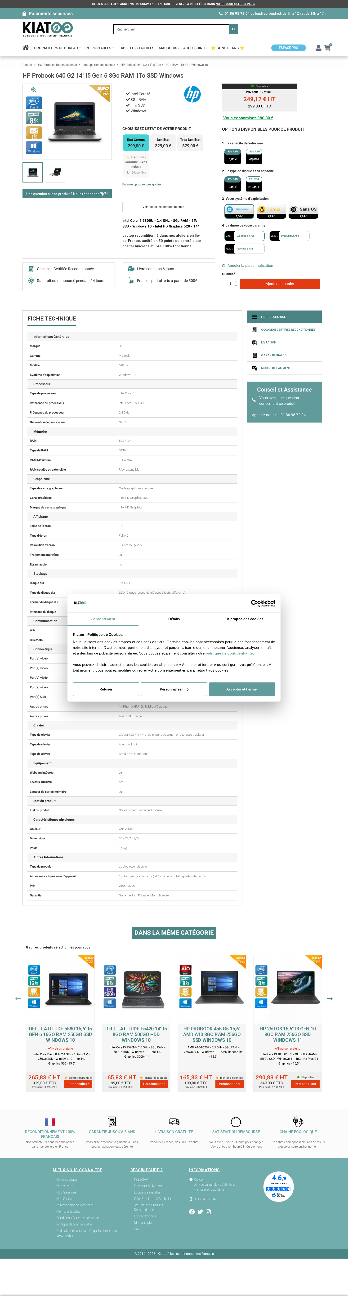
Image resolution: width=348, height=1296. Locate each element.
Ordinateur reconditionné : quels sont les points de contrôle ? (89, 1233)
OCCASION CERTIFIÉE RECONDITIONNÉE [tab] (288, 329)
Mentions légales (68, 1211)
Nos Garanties (66, 1192)
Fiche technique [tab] (273, 317)
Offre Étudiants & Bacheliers (153, 1199)
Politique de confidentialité (74, 1224)
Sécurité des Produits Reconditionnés (148, 1207)
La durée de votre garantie (245, 225)
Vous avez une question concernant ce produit (279, 401)
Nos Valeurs (65, 1186)
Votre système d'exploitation (247, 198)
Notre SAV (141, 1179)
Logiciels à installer (147, 1192)
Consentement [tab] (103, 619)
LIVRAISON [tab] (268, 342)
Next (330, 998)
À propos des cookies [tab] (245, 619)
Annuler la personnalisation (250, 265)
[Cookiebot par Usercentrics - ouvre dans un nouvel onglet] (254, 603)
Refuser (105, 689)
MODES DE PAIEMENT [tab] (275, 368)
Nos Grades (64, 1199)
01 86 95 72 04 (237, 13)
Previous (18, 998)
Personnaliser (171, 689)
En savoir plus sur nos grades (141, 184)
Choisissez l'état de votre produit (156, 128)
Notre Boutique (66, 1179)
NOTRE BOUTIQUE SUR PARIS (235, 4)
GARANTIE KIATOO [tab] (274, 355)
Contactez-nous (145, 1216)
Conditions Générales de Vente (77, 1218)
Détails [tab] (174, 619)
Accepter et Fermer (242, 689)
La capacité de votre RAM (244, 143)
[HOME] (27, 48)
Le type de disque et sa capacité (250, 171)
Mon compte (143, 1223)
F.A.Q (137, 1229)
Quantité (228, 274)
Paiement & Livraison (149, 1186)
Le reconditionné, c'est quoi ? (75, 1205)
